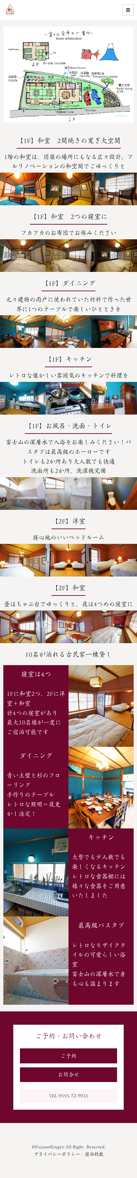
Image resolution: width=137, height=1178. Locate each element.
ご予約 (68, 1055)
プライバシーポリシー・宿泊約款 (68, 1154)
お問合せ (68, 1074)
